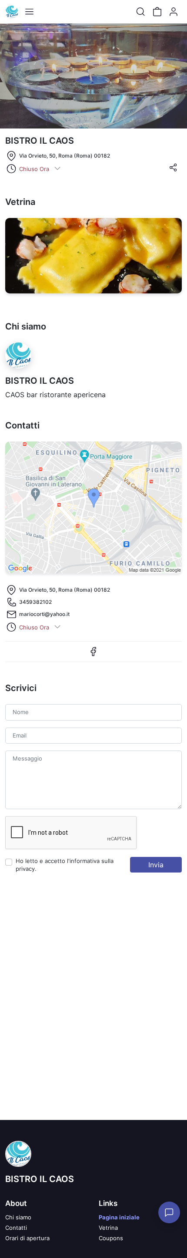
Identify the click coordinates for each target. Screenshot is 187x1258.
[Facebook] (93, 655)
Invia (156, 864)
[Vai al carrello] (157, 11)
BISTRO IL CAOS (39, 1179)
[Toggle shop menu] (29, 11)
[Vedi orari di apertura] (57, 169)
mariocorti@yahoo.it (44, 614)
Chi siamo (18, 1217)
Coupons (111, 1238)
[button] (173, 170)
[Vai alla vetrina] (93, 255)
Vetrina (108, 1227)
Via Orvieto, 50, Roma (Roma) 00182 (64, 155)
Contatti (16, 1227)
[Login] (173, 11)
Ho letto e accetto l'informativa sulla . (65, 864)
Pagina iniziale (119, 1217)
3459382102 (35, 602)
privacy (25, 868)
